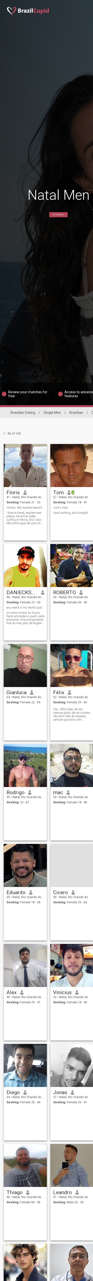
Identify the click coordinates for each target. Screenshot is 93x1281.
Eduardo (16, 892)
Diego (13, 1092)
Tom (58, 492)
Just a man (60, 507)
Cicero (60, 892)
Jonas (60, 1092)
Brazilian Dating (23, 413)
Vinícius (62, 992)
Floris (13, 492)
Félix (58, 692)
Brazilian (76, 413)
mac (58, 792)
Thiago (14, 1192)
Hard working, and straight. (71, 513)
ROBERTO (64, 592)
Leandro (62, 1192)
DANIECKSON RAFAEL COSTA (21, 592)
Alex (11, 992)
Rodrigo (15, 792)
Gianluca (16, 692)
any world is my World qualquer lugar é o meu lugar (25, 607)
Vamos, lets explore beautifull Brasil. (25, 507)
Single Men (52, 413)
